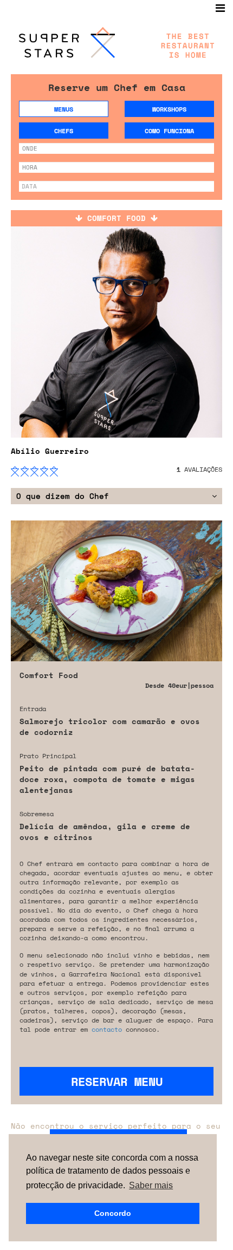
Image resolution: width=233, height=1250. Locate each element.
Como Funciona (169, 130)
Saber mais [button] (151, 1185)
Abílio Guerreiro (50, 451)
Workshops (169, 109)
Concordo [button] (112, 1213)
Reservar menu (117, 1081)
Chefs (63, 130)
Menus (63, 109)
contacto (107, 1029)
